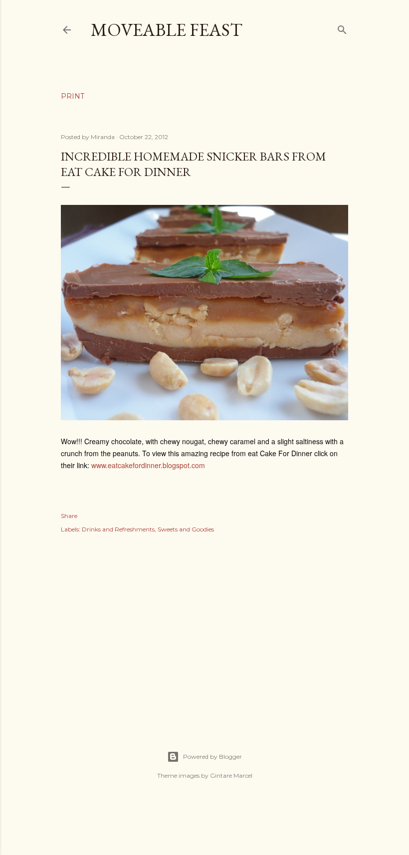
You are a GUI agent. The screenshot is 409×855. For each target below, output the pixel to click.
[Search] (342, 27)
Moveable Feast (166, 29)
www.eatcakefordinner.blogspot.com (148, 465)
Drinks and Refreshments (118, 529)
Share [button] (69, 515)
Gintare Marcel (231, 775)
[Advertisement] (204, 631)
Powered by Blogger (212, 756)
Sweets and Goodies (186, 529)
